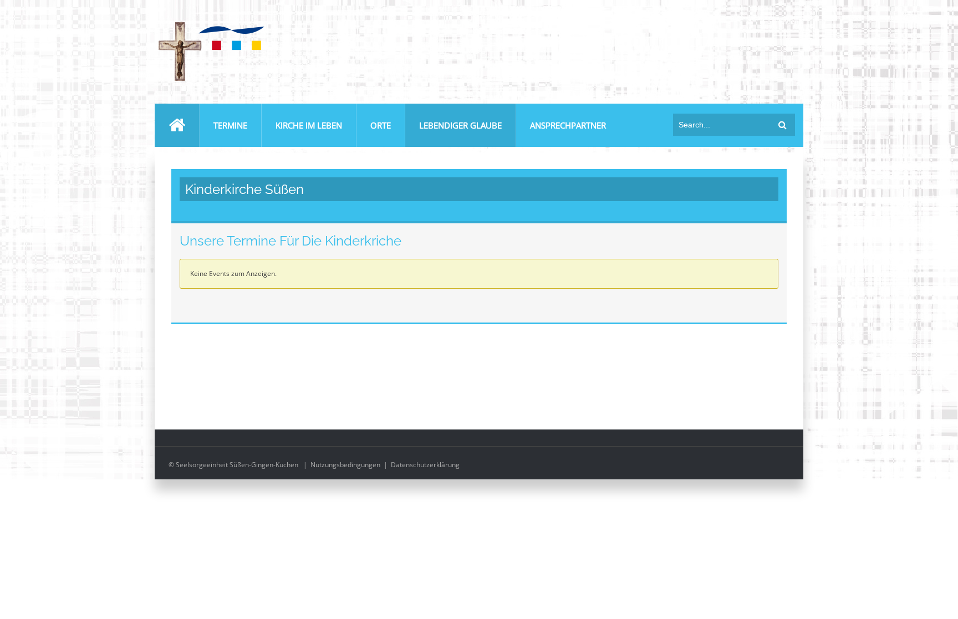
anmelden (782, 21)
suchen (782, 125)
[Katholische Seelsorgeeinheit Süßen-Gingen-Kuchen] (210, 24)
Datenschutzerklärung (425, 464)
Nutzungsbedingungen (345, 464)
